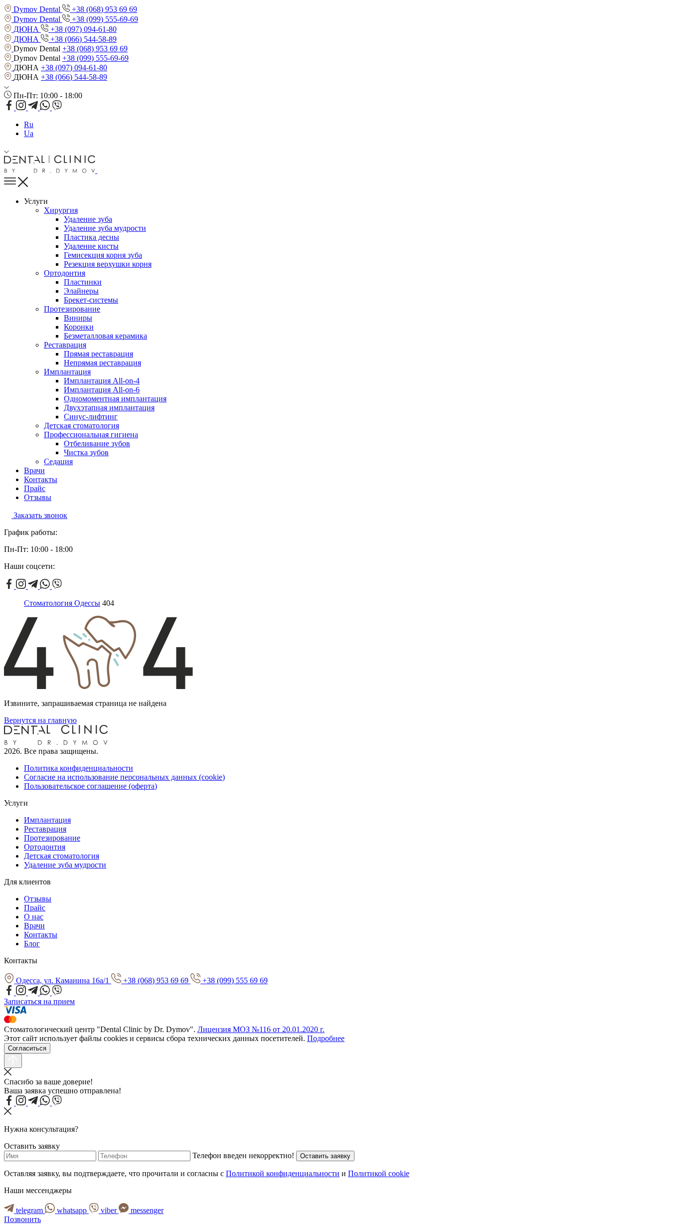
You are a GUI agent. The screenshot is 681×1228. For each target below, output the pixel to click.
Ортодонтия (64, 273)
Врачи (34, 470)
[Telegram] (34, 107)
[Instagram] (22, 107)
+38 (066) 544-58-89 (82, 39)
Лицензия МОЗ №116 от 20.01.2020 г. (261, 1029)
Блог (32, 943)
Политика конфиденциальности (78, 768)
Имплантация (67, 371)
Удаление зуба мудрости (105, 228)
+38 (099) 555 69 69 (234, 980)
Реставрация (65, 345)
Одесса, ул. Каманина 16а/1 (62, 980)
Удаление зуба (88, 219)
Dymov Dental (36, 9)
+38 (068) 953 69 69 (103, 9)
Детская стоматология (81, 425)
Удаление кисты (91, 246)
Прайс (34, 488)
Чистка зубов (86, 452)
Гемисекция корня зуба (103, 255)
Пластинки (83, 282)
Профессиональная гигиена (91, 434)
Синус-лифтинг (91, 416)
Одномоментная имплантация (115, 398)
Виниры (78, 318)
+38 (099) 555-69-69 (104, 19)
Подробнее (325, 1038)
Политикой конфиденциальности (283, 1173)
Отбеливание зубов (97, 443)
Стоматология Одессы (62, 603)
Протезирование (72, 309)
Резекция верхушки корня (108, 264)
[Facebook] (10, 107)
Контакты (40, 479)
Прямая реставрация (98, 354)
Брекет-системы (91, 300)
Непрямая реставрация (102, 362)
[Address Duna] (8, 67)
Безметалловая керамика (105, 336)
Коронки (79, 327)
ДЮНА (26, 29)
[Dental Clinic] (50, 170)
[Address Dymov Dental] (8, 48)
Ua (28, 133)
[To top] (13, 1060)
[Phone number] (101, 170)
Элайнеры (81, 291)
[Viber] (57, 107)
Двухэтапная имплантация (109, 407)
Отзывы (37, 497)
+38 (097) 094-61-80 (82, 29)
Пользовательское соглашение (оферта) (90, 786)
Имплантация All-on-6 (102, 389)
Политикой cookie (378, 1173)
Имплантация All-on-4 (102, 380)
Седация (58, 461)
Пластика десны (91, 237)
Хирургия (61, 210)
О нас (33, 916)
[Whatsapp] (46, 107)
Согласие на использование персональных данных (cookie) (124, 777)
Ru (28, 124)
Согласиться (27, 1048)
